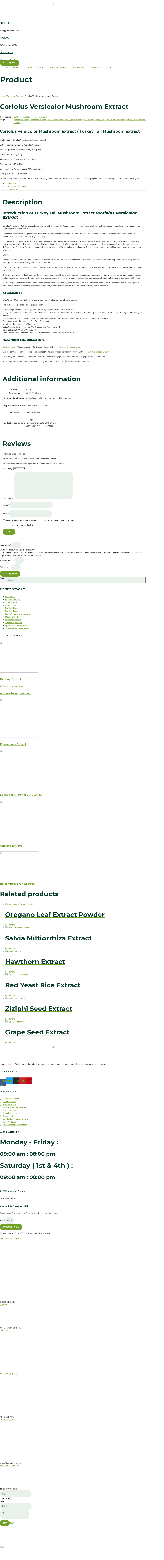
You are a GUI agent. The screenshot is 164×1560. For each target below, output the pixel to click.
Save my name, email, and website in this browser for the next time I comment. (40, 520)
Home (5, 67)
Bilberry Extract (10, 679)
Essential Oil (10, 605)
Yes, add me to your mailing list (19, 525)
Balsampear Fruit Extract (17, 883)
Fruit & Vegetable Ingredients (50, 553)
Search (3, 578)
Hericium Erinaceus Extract (70, 347)
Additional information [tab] (16, 186)
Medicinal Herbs (73, 553)
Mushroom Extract (39, 117)
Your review (8, 498)
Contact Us (110, 67)
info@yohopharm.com (9, 1466)
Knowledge (95, 67)
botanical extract (21, 119)
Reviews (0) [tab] (12, 189)
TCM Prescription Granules (17, 628)
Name (6, 505)
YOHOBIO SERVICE (8, 1374)
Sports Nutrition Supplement (116, 553)
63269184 (4, 1305)
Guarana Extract (11, 845)
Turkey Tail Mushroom (115, 119)
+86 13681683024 (8, 1420)
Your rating (8, 468)
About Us (17, 67)
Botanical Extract (10, 553)
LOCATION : (6, 52)
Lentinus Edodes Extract (98, 352)
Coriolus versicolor (38, 119)
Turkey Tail (100, 119)
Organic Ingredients (92, 553)
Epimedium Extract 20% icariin (21, 795)
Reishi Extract (9, 347)
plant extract (88, 119)
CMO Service (35, 555)
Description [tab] (12, 183)
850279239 (5, 1331)
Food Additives (27, 553)
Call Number (5, 567)
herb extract (76, 119)
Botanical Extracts (15, 96)
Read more (10, 925)
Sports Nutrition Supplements (18, 625)
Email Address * (7, 560)
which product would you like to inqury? (17, 550)
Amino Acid (10, 596)
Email (6, 513)
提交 (5, 1523)
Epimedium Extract (13, 744)
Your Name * (6, 545)
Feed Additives (19, 555)
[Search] (145, 580)
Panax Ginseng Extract (15, 693)
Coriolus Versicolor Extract (58, 119)
